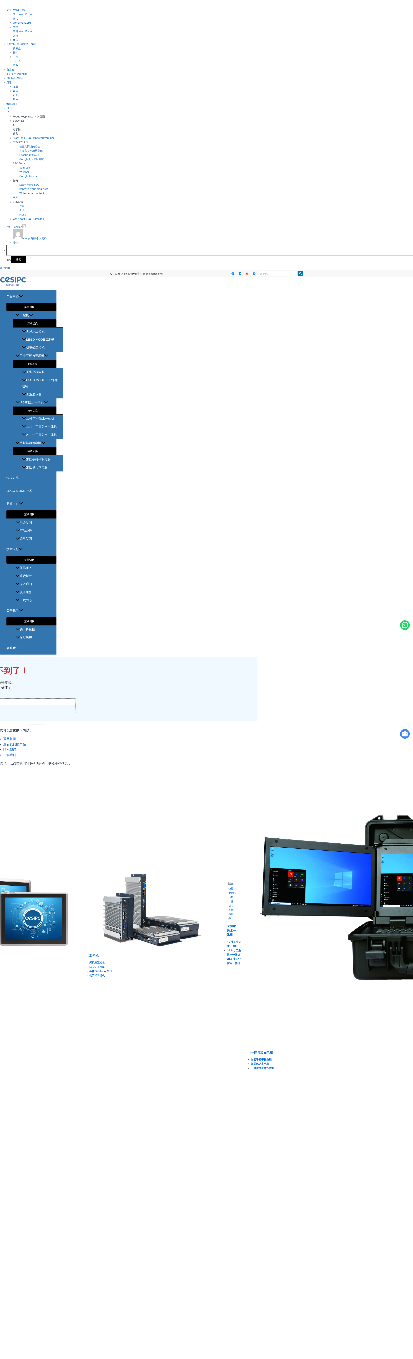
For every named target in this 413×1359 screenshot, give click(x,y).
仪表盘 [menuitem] (17, 48)
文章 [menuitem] (15, 86)
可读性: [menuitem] (17, 131)
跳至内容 (5, 268)
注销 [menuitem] (15, 242)
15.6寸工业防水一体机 (41, 426)
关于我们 (12, 610)
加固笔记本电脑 (37, 467)
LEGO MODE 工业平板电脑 (40, 383)
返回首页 (9, 739)
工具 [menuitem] (22, 210)
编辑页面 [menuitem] (11, 103)
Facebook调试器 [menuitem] (29, 154)
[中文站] (254, 273)
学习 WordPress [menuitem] (22, 31)
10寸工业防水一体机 (40, 418)
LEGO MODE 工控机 (40, 339)
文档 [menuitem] (15, 27)
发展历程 (26, 637)
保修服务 (26, 568)
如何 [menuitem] (15, 180)
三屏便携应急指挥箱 (262, 1068)
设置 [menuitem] (22, 206)
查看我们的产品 (14, 744)
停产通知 (26, 584)
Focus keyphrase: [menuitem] (29, 116)
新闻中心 (12, 503)
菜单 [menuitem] (15, 65)
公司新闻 (26, 538)
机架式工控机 (35, 347)
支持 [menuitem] (15, 35)
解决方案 (12, 478)
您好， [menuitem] (14, 226)
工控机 (24, 315)
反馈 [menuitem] (15, 39)
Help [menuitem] (16, 197)
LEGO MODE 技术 (19, 490)
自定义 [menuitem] (10, 69)
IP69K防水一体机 (32, 402)
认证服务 (26, 592)
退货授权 (26, 576)
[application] (21, 296)
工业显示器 (33, 394)
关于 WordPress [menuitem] (22, 14)
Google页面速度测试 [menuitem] (31, 159)
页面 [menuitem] (15, 95)
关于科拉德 (27, 629)
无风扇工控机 (35, 331)
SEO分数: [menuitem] (18, 123)
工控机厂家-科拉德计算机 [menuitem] (21, 44)
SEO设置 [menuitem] (18, 201)
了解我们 (9, 755)
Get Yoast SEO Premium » (29, 218)
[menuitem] (15, 9)
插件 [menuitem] (15, 52)
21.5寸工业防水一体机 (41, 435)
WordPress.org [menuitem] (22, 22)
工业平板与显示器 (32, 355)
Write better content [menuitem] (31, 193)
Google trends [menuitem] (28, 176)
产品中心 (12, 296)
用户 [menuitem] (15, 99)
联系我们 (12, 648)
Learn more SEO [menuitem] (29, 184)
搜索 (8, 259)
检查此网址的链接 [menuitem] (29, 146)
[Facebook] (232, 273)
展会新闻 (26, 522)
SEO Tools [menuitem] (19, 163)
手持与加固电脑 (30, 443)
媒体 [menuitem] (15, 90)
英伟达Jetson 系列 (100, 971)
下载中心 (26, 600)
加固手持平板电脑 (38, 459)
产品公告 (26, 530)
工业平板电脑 (35, 372)
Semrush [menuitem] (24, 167)
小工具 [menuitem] (17, 61)
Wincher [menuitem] (24, 172)
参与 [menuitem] (15, 18)
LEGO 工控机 (97, 966)
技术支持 (12, 549)
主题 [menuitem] (15, 56)
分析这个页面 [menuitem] (20, 142)
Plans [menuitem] (22, 214)
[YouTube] (247, 273)
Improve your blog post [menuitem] (33, 188)
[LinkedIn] (240, 273)
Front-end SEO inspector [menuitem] (33, 137)
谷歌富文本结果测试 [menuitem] (31, 150)
